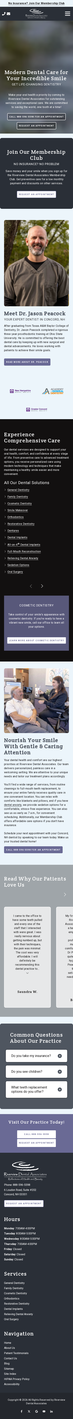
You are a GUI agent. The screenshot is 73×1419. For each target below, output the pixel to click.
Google (36, 1411)
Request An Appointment (36, 126)
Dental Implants (17, 537)
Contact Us (8, 13)
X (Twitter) (29, 1411)
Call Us (3, 13)
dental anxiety (13, 804)
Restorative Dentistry (20, 523)
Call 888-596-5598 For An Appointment (36, 117)
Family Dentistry (17, 496)
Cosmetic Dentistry (19, 503)
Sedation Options (18, 565)
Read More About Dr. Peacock (27, 362)
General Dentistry (18, 490)
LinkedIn (51, 1411)
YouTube (44, 1411)
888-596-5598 (21, 1184)
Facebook (21, 1411)
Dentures (13, 530)
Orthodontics (15, 517)
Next (42, 586)
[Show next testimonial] (65, 895)
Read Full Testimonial (27, 973)
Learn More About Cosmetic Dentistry (36, 640)
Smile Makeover (17, 510)
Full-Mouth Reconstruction (24, 551)
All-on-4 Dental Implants (23, 544)
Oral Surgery (15, 571)
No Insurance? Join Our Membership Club (36, 3)
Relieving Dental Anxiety (22, 558)
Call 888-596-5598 (36, 1134)
